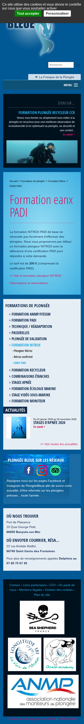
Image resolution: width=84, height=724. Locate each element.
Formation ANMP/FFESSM (31, 314)
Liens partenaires (35, 585)
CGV (52, 585)
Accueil (13, 181)
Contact (14, 585)
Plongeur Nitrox (23, 351)
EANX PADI (20, 363)
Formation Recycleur (28, 370)
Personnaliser (57, 13)
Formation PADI (24, 320)
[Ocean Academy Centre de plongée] (59, 671)
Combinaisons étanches (30, 376)
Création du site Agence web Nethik (31, 719)
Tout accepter (28, 13)
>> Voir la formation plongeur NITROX (35, 275)
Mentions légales (30, 589)
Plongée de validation (29, 338)
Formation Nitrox (56, 181)
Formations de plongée (33, 181)
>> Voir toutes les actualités (59, 444)
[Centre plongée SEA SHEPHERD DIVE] (42, 634)
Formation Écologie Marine (34, 388)
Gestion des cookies (59, 589)
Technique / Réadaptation (32, 326)
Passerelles (20, 332)
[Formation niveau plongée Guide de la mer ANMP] (43, 708)
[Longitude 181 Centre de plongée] (24, 671)
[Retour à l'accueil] (31, 56)
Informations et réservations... (30, 283)
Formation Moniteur (28, 400)
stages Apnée (21, 382)
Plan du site (42, 594)
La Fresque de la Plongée (56, 77)
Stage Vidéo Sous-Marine (31, 394)
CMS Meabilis (67, 719)
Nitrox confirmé (23, 357)
